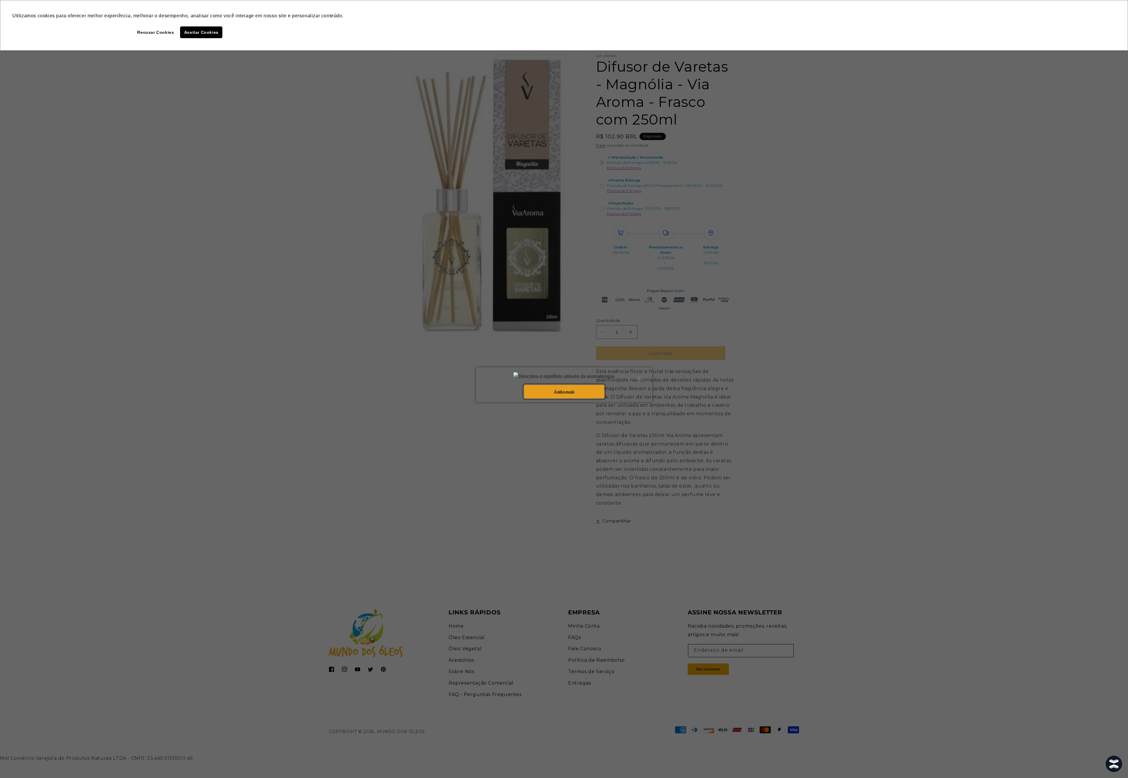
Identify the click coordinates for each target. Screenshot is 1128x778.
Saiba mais (564, 391)
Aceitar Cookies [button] (201, 32)
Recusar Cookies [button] (155, 32)
